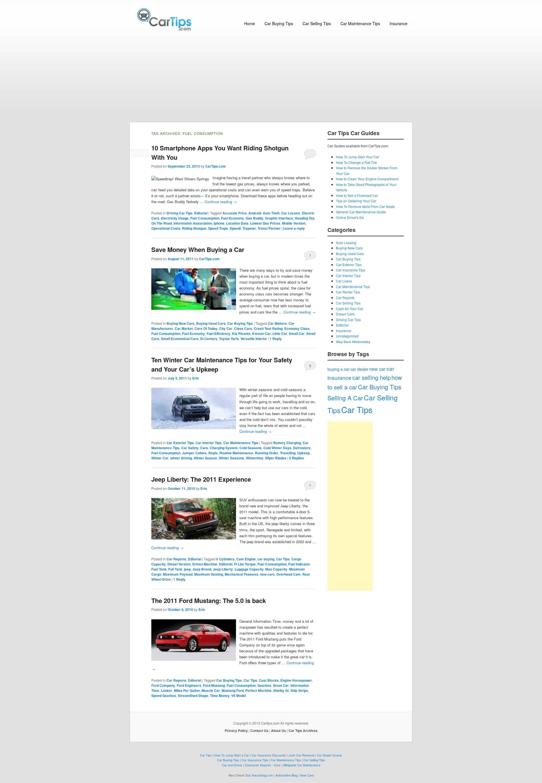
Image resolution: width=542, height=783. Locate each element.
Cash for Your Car (349, 308)
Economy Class (297, 328)
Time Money (220, 695)
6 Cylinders (225, 559)
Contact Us (259, 730)
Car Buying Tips (279, 23)
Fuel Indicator (299, 564)
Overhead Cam (288, 574)
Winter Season (205, 457)
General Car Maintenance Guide (361, 211)
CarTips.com (215, 166)
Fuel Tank (159, 569)
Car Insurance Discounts (269, 755)
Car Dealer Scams (329, 755)
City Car (225, 328)
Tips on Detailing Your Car (356, 200)
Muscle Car (211, 690)
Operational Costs (165, 228)
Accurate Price (234, 213)
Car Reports (176, 559)
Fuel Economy (232, 218)
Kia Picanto (241, 333)
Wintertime (254, 457)
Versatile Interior (254, 338)
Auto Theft (271, 213)
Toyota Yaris (229, 338)
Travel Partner (269, 228)
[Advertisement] (271, 79)
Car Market (184, 328)
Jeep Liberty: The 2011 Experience (201, 479)
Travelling (288, 452)
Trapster (249, 228)
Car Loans (344, 280)
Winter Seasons (231, 457)
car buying (265, 559)
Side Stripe (299, 690)
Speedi (235, 228)
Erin (195, 378)
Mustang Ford (233, 690)
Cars (204, 447)
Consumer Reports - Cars (263, 765)
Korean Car (261, 333)
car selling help (371, 377)
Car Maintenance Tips (360, 23)
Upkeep (303, 452)
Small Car (297, 333)
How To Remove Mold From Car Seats (365, 206)
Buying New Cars (180, 323)
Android (254, 213)
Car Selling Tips (317, 23)
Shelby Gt (281, 690)
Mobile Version (293, 223)
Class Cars (243, 328)
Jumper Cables (194, 452)
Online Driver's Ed (350, 217)
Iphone (219, 223)
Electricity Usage (175, 218)
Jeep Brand (202, 569)
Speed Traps (218, 228)
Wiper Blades (276, 457)
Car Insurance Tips (350, 269)
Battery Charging (287, 442)
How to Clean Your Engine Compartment (367, 178)
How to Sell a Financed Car (357, 195)
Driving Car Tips (180, 213)
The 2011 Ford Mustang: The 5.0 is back (208, 600)
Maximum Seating (208, 574)
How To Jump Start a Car (231, 755)
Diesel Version (179, 564)
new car (377, 368)
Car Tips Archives (303, 730)
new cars (267, 574)
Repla (213, 452)
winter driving (181, 457)
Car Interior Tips (209, 442)
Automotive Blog (287, 775)
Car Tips (283, 559)
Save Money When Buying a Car (197, 249)
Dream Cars (345, 314)
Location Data (237, 223)
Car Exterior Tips (180, 442)
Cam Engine (246, 559)
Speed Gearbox (163, 695)
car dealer (359, 369)
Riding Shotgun (194, 228)
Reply (276, 338)
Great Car (281, 685)
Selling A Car (345, 397)
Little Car (279, 333)
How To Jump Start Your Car (357, 156)
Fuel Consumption (204, 218)
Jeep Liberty (223, 569)
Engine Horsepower (296, 680)
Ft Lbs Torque (245, 564)
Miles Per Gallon (187, 690)
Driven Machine (204, 564)
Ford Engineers (189, 685)
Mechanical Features (241, 574)
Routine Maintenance (236, 452)
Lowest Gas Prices (265, 223)
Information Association (193, 223)
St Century (208, 338)
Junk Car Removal (301, 755)
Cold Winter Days (277, 447)
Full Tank (175, 569)
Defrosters (302, 447)
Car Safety (189, 447)
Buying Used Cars (211, 323)
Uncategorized (347, 336)
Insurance (398, 23)
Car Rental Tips (348, 291)
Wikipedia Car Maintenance (301, 765)
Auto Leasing (346, 242)
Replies (296, 457)
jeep (187, 569)
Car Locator (290, 213)
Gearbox (264, 685)
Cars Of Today (205, 328)
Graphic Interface (279, 218)
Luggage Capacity (249, 569)
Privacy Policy (236, 730)
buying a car (338, 369)
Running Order (266, 452)
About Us (278, 730)
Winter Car (160, 457)
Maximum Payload (178, 574)
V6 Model (238, 695)
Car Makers (277, 323)
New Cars (307, 775)
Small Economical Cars (179, 338)
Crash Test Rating (268, 328)
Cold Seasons (250, 447)
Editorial (200, 213)
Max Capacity (276, 569)
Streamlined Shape (193, 695)
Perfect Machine (258, 690)
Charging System (224, 447)
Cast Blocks (269, 680)
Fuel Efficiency (218, 333)
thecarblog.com (262, 775)
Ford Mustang (214, 685)
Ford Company (163, 685)
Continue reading (221, 201)
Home (249, 23)
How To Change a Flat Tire (356, 162)
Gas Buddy (254, 218)
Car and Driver (232, 765)
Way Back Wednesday (353, 341)
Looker (166, 690)
